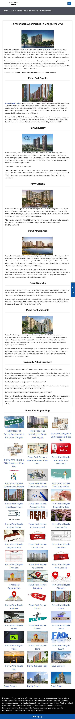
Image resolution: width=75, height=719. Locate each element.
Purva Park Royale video (14, 647)
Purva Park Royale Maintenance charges (14, 485)
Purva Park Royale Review (37, 627)
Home (6, 11)
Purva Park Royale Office (14, 627)
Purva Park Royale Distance (61, 586)
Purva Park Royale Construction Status (37, 485)
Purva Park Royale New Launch (61, 566)
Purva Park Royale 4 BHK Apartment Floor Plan (37, 460)
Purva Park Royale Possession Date (37, 505)
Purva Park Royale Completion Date (61, 505)
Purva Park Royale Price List (14, 566)
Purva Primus (33, 686)
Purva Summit (10, 686)
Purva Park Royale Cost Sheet (61, 546)
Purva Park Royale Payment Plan (14, 546)
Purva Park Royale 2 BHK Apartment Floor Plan (61, 437)
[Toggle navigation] (69, 3)
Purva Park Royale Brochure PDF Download (61, 460)
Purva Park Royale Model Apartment (14, 505)
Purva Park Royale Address (14, 606)
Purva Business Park (37, 666)
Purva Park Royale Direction (37, 586)
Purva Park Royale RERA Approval (37, 525)
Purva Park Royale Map (14, 667)
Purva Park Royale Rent (37, 647)
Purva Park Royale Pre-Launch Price (61, 485)
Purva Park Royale (12, 103)
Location (13, 11)
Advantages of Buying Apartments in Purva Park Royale (14, 434)
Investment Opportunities (14, 586)
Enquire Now (73, 289)
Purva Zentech (58, 666)
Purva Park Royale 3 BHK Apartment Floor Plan (14, 463)
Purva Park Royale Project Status (14, 525)
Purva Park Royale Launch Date (37, 546)
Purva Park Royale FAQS (61, 647)
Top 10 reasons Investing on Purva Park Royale (37, 434)
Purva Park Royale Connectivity (61, 525)
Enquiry (38, 716)
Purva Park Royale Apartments (37, 566)
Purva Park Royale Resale (61, 627)
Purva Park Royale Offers (37, 606)
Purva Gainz (56, 686)
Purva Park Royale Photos (61, 606)
